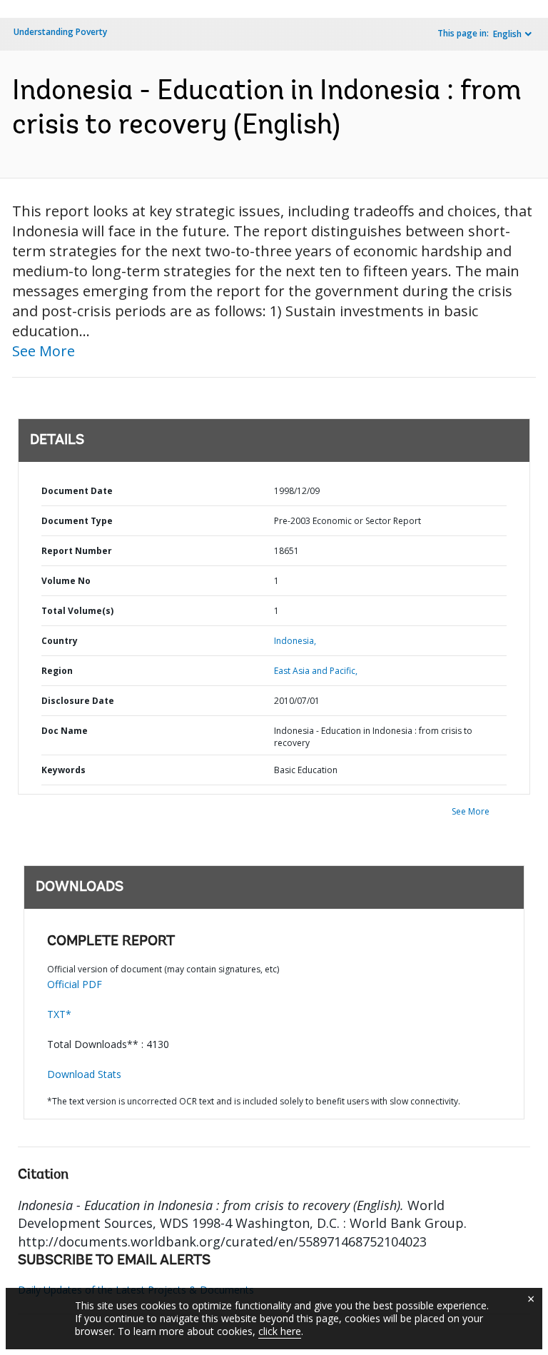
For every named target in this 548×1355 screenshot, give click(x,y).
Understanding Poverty (60, 32)
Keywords (63, 770)
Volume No (66, 581)
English (507, 34)
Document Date (77, 491)
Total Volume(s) (77, 611)
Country (59, 641)
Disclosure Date (77, 701)
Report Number (76, 551)
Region (57, 671)
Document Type (77, 521)
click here (279, 1331)
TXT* (59, 1014)
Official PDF (74, 984)
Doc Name (64, 731)
